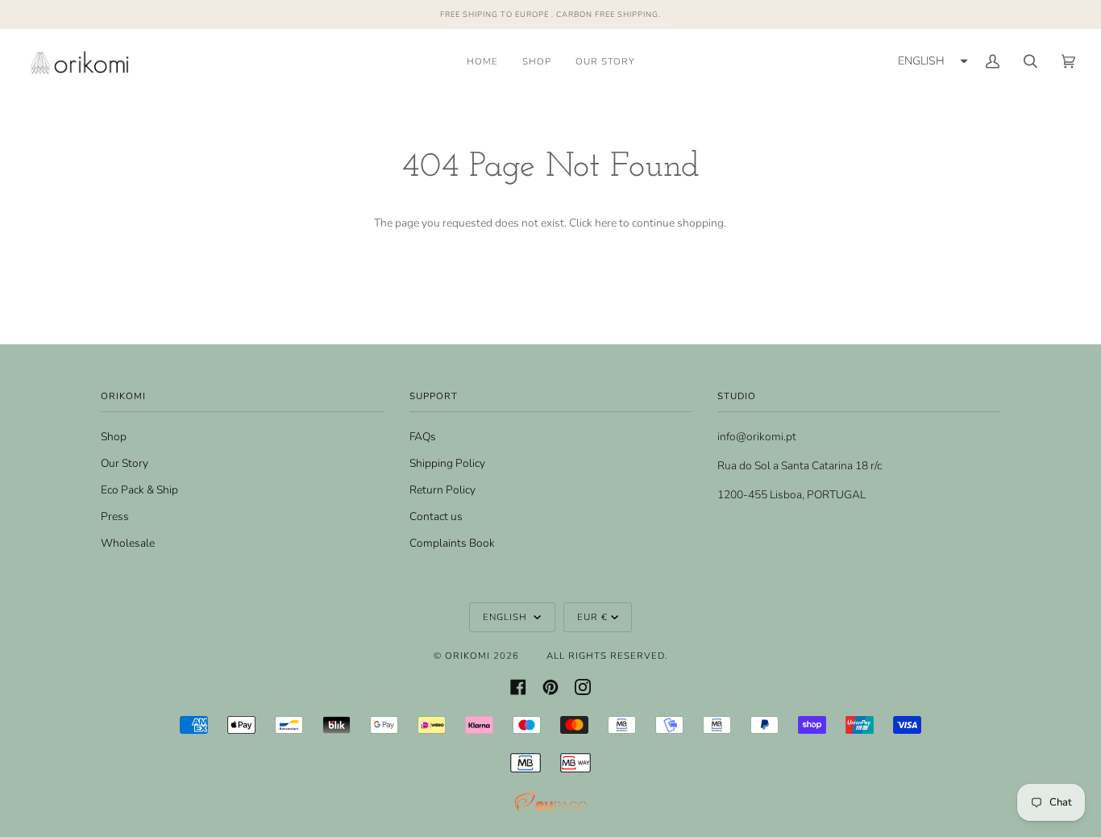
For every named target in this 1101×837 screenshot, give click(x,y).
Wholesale (128, 543)
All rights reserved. (607, 655)
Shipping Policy (447, 463)
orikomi (467, 655)
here (606, 223)
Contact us (436, 516)
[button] (931, 61)
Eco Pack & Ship (139, 490)
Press (115, 516)
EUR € (592, 616)
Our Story (124, 463)
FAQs (422, 436)
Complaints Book (452, 543)
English (506, 616)
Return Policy (442, 490)
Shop (114, 436)
